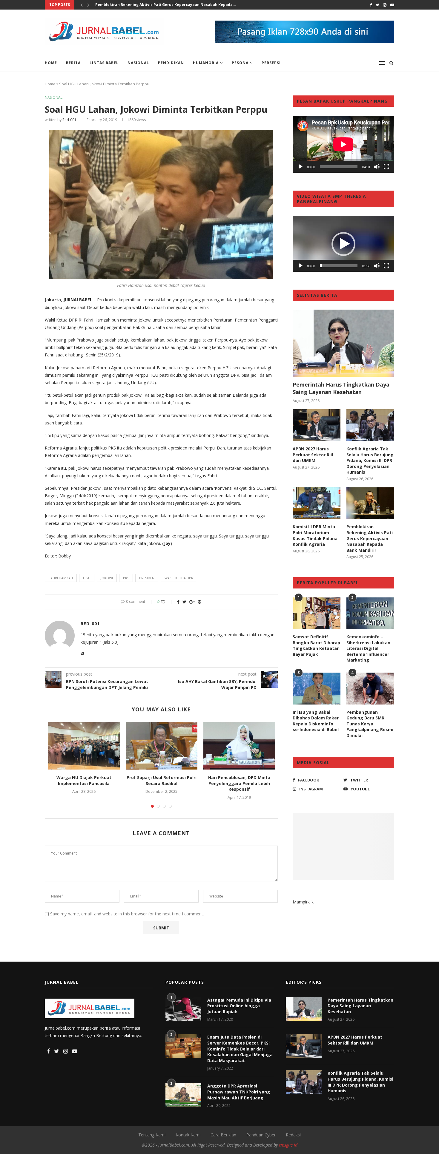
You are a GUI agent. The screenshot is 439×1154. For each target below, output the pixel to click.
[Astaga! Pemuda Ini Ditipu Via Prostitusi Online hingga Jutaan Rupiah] (183, 1009)
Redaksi (293, 1135)
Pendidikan (171, 62)
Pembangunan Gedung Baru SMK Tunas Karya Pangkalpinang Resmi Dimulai (369, 723)
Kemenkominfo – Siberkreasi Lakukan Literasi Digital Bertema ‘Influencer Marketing (368, 648)
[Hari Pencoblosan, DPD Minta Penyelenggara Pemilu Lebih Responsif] (239, 746)
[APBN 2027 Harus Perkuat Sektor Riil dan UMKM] (316, 425)
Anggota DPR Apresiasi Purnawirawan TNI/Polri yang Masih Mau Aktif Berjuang (238, 1091)
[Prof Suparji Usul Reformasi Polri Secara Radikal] (161, 746)
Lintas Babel (104, 62)
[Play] (300, 167)
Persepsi (271, 62)
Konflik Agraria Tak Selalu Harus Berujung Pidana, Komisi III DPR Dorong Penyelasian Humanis (370, 460)
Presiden (146, 578)
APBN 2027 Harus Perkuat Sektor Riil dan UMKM (313, 454)
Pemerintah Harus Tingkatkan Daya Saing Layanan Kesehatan (341, 388)
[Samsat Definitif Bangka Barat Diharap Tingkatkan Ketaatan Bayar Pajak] (316, 613)
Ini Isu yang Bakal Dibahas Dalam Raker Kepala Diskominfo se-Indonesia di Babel (316, 721)
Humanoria (206, 62)
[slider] (338, 265)
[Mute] (377, 167)
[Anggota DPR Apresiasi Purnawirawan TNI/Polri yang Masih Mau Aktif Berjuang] (183, 1095)
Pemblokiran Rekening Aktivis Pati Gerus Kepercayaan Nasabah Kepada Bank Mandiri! (369, 538)
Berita (73, 62)
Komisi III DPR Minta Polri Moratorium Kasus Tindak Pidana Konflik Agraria (315, 535)
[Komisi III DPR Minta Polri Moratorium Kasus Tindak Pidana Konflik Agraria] (316, 503)
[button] (343, 244)
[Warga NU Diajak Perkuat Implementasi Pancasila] (84, 746)
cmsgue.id (288, 1145)
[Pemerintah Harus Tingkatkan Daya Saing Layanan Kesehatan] (343, 343)
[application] (343, 144)
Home (51, 62)
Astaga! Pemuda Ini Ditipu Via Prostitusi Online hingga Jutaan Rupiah (239, 1005)
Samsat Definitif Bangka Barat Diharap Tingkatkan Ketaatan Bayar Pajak (316, 645)
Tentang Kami (151, 1135)
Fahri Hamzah (61, 578)
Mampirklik (303, 902)
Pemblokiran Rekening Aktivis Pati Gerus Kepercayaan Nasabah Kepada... (165, 4)
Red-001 (69, 119)
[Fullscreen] (386, 167)
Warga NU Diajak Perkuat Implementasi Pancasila (83, 780)
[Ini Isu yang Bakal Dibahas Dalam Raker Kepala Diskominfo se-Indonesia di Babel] (316, 689)
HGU (86, 578)
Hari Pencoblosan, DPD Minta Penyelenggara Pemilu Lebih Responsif (239, 783)
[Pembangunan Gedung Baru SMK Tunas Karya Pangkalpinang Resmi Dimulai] (370, 689)
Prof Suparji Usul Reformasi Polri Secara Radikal (162, 780)
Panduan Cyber (261, 1135)
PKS (126, 578)
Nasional (138, 62)
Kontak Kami (188, 1135)
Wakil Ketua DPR (179, 578)
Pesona (240, 62)
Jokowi (107, 578)
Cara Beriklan (223, 1135)
